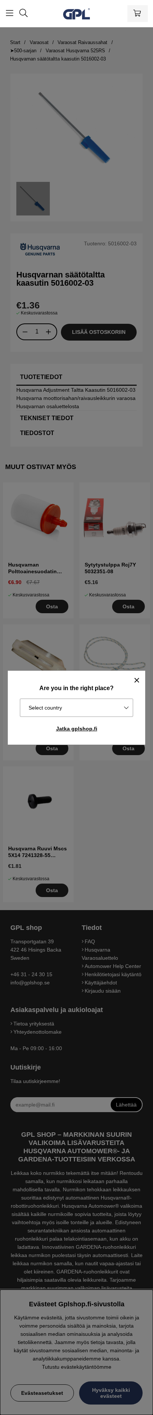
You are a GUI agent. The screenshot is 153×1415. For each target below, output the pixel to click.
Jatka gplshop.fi (76, 729)
